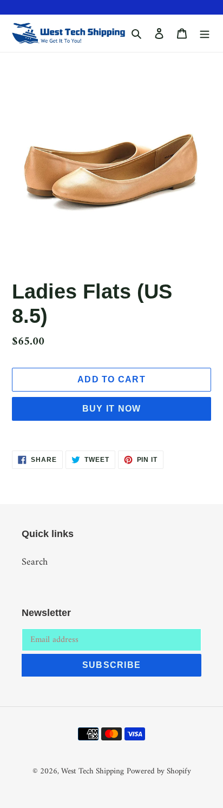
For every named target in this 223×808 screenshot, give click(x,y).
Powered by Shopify (159, 771)
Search (35, 562)
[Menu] (204, 33)
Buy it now (111, 408)
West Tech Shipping (92, 771)
